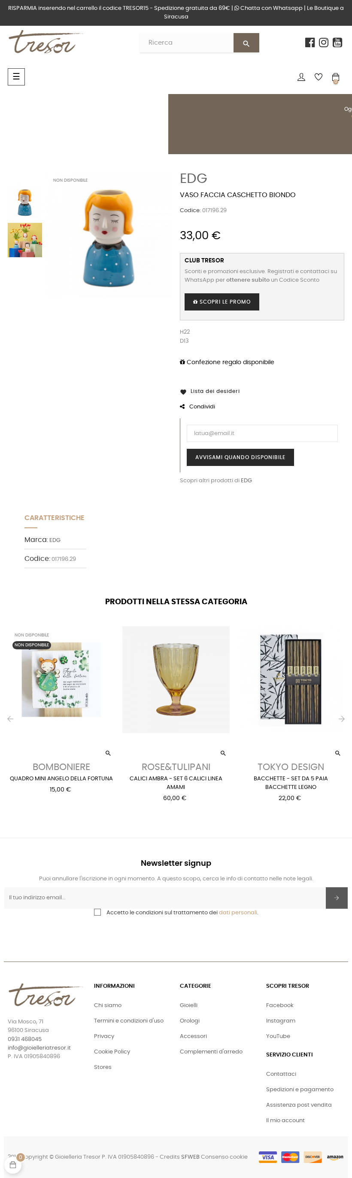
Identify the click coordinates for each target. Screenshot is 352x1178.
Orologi (190, 1021)
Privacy (104, 1036)
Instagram (280, 1021)
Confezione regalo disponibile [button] (229, 362)
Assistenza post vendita (299, 1105)
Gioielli (188, 1005)
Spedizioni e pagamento (300, 1090)
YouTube (278, 1036)
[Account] (301, 77)
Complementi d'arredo (211, 1052)
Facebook (280, 1005)
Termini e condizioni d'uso (129, 1021)
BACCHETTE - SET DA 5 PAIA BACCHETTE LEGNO (291, 783)
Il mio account (285, 1120)
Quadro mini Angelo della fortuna (61, 779)
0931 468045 (25, 1039)
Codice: (190, 210)
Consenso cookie (224, 1157)
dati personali (238, 913)
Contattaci (281, 1074)
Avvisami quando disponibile (240, 457)
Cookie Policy (112, 1052)
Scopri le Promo (224, 301)
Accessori (193, 1036)
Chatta (271, 8)
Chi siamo (107, 1005)
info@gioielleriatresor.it (39, 1048)
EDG (193, 179)
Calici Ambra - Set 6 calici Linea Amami (176, 783)
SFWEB (190, 1157)
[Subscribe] (337, 898)
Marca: (36, 539)
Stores (103, 1067)
